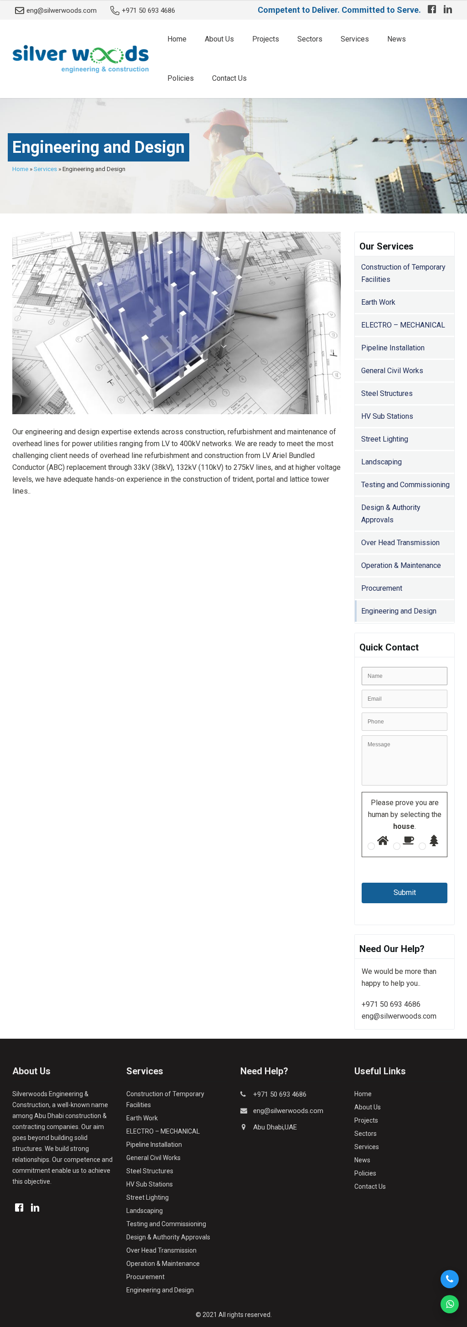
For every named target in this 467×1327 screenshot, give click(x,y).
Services (355, 39)
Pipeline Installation (393, 347)
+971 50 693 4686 (148, 10)
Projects (265, 39)
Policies (180, 78)
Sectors (309, 39)
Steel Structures (387, 393)
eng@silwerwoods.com (61, 10)
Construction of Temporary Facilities (403, 273)
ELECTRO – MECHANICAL (403, 325)
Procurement (381, 588)
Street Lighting (384, 439)
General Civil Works (392, 370)
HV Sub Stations (387, 416)
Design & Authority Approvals (390, 513)
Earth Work (378, 302)
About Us (219, 39)
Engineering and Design (398, 611)
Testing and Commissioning (405, 484)
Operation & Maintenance (401, 565)
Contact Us (229, 78)
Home (177, 39)
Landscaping (381, 462)
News (396, 39)
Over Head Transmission (400, 542)
